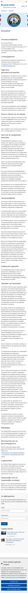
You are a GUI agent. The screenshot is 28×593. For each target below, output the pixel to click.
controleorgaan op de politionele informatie (12, 452)
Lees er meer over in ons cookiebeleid (15, 577)
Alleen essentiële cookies (14, 589)
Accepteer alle (14, 581)
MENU (23, 6)
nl (2, 1)
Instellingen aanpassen (14, 585)
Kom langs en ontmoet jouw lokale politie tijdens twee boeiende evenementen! (15, 540)
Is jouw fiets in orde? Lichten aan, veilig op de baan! (16, 533)
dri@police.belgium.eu (9, 66)
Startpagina (4, 10)
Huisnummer (4, 515)
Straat (2, 507)
